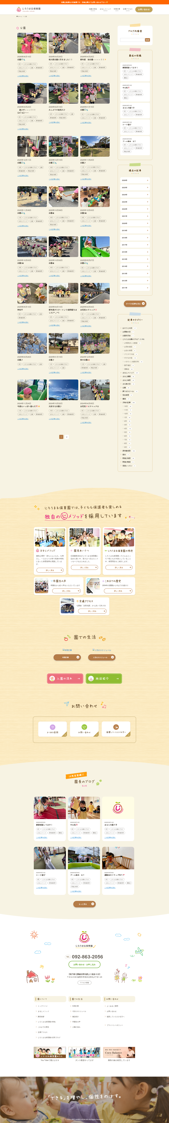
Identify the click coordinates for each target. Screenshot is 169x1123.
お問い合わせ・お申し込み (84, 964)
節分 (126, 454)
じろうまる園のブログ (133, 339)
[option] (50, 819)
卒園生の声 (76, 1021)
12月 (127, 413)
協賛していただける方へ (116, 1016)
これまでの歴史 (43, 1027)
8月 (127, 443)
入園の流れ (76, 1027)
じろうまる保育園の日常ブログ (49, 1037)
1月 (127, 417)
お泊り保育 (129, 350)
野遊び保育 (128, 458)
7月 (127, 439)
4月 (127, 428)
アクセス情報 (84, 982)
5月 (127, 432)
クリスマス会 (130, 354)
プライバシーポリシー (115, 1025)
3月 (127, 424)
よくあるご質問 (112, 1006)
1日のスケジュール (79, 1011)
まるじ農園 (128, 376)
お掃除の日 (128, 331)
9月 (127, 447)
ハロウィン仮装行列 (133, 361)
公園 (126, 387)
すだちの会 (130, 358)
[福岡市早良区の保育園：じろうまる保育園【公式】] (28, 9)
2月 (127, 421)
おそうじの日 (129, 328)
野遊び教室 (128, 462)
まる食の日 (128, 384)
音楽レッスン (129, 465)
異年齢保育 (129, 451)
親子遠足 (128, 365)
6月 (127, 436)
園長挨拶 (41, 1016)
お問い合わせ (111, 1011)
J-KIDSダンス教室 (132, 343)
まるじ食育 (128, 380)
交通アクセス (42, 1032)
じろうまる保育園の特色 (47, 1021)
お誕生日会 (128, 335)
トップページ (42, 1006)
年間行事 (75, 1006)
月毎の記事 (129, 402)
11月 (127, 410)
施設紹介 (75, 1016)
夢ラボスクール (130, 391)
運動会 (128, 369)
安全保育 (127, 395)
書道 (126, 399)
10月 (127, 406)
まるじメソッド (130, 372)
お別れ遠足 (129, 346)
